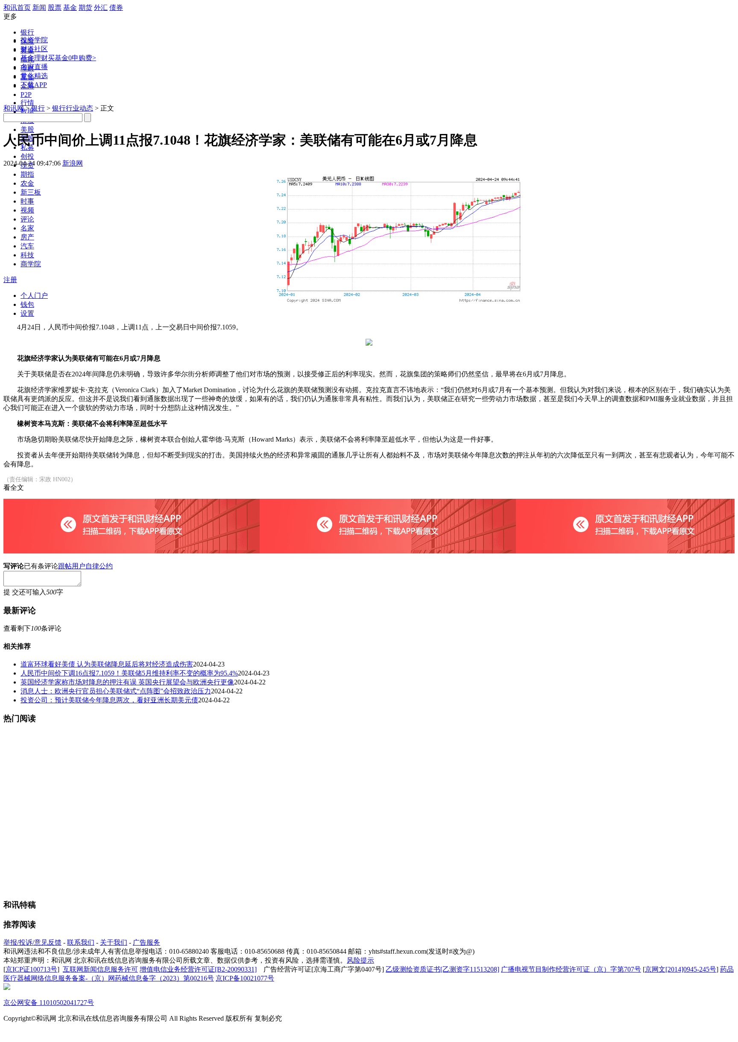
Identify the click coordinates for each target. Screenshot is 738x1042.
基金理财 (34, 57)
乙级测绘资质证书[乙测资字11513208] (442, 969)
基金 (70, 7)
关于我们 (113, 942)
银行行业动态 (72, 108)
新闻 (39, 7)
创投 (27, 156)
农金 (27, 183)
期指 (27, 174)
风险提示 (360, 960)
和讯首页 (17, 7)
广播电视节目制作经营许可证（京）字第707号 (571, 969)
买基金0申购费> (72, 57)
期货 (85, 7)
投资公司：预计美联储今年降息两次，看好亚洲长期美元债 (109, 700)
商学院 (30, 264)
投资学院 (34, 40)
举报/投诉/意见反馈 (32, 942)
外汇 (101, 7)
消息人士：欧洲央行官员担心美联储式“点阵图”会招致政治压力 (115, 691)
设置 (27, 313)
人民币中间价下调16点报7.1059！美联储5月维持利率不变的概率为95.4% (129, 673)
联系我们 (80, 942)
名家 (27, 228)
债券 (116, 7)
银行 (27, 32)
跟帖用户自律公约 (85, 566)
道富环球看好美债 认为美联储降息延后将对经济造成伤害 (106, 664)
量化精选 (34, 75)
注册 (10, 279)
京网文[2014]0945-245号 (680, 969)
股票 (55, 7)
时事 (27, 201)
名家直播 (34, 66)
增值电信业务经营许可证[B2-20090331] (198, 969)
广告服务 (146, 942)
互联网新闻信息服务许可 (100, 969)
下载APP (33, 84)
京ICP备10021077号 (245, 978)
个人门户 (34, 295)
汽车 (27, 246)
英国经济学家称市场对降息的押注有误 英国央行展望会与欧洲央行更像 (127, 682)
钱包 (27, 304)
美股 (27, 129)
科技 (27, 255)
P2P (26, 94)
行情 (27, 102)
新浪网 (72, 163)
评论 (27, 219)
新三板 (30, 192)
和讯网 (13, 108)
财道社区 (34, 48)
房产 (27, 237)
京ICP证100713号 (31, 969)
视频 (27, 210)
